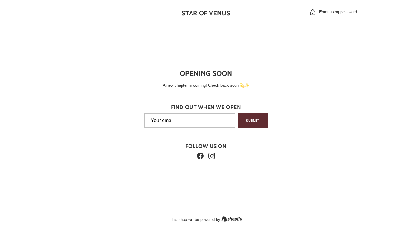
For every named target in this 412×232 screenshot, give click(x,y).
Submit (253, 120)
